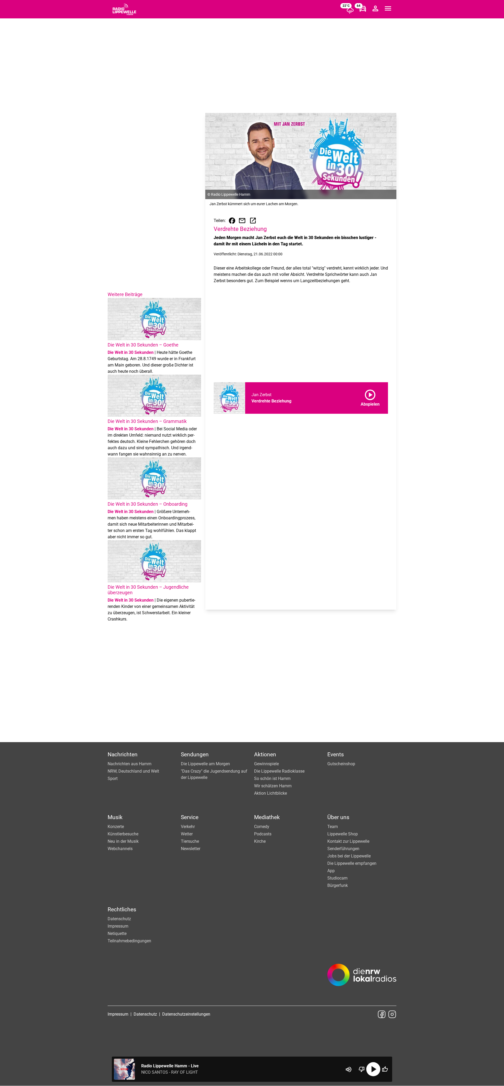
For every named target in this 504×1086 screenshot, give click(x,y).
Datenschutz (119, 918)
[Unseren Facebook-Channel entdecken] (381, 1014)
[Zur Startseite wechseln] (124, 9)
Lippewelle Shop (342, 833)
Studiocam (337, 878)
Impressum (118, 926)
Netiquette (117, 933)
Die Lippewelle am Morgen (205, 763)
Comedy (261, 826)
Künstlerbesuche (123, 833)
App (331, 870)
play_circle (373, 1069)
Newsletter (190, 848)
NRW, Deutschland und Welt (133, 771)
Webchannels (120, 848)
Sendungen (195, 754)
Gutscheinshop (341, 763)
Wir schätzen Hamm (273, 785)
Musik (115, 817)
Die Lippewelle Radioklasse (279, 771)
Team (332, 826)
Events (335, 754)
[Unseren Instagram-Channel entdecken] (392, 1014)
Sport (113, 778)
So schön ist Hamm (272, 778)
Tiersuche (190, 841)
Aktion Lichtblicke (270, 793)
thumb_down (362, 1069)
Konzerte (116, 826)
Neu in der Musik (123, 841)
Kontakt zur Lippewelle (348, 841)
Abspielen (370, 397)
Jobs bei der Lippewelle (349, 856)
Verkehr (188, 826)
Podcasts (262, 833)
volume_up (348, 1069)
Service (189, 817)
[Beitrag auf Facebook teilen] (232, 221)
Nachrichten (123, 754)
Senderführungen (343, 848)
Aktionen (265, 754)
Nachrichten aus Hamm (129, 763)
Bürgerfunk (337, 885)
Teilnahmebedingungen (129, 940)
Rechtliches (122, 909)
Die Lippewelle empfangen (351, 863)
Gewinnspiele (266, 763)
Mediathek (267, 817)
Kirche (260, 841)
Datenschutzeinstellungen (186, 1014)
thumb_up (385, 1069)
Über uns (338, 817)
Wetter (187, 833)
